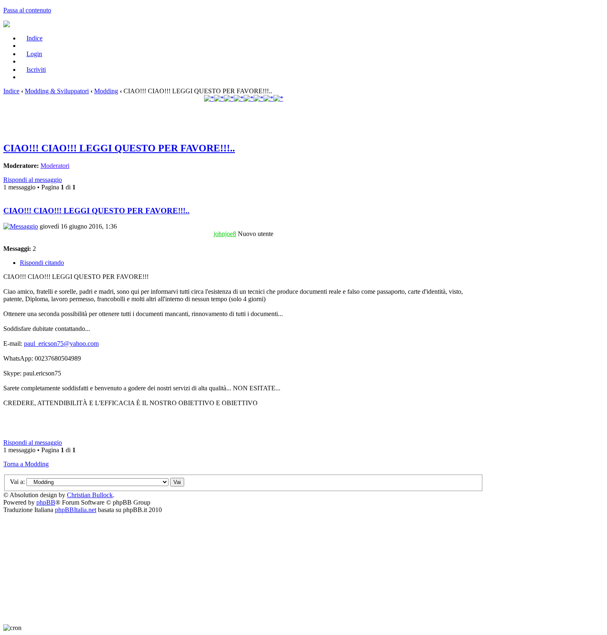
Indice (34, 38)
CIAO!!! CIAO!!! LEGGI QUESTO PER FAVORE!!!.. (119, 148)
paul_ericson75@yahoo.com (61, 343)
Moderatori (54, 165)
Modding (106, 90)
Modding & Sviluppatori (57, 90)
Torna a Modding (26, 463)
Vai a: (17, 481)
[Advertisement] (243, 122)
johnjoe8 (224, 233)
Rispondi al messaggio (32, 179)
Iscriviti (36, 69)
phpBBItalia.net (75, 509)
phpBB (45, 502)
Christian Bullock (90, 494)
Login (34, 53)
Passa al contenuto (27, 10)
